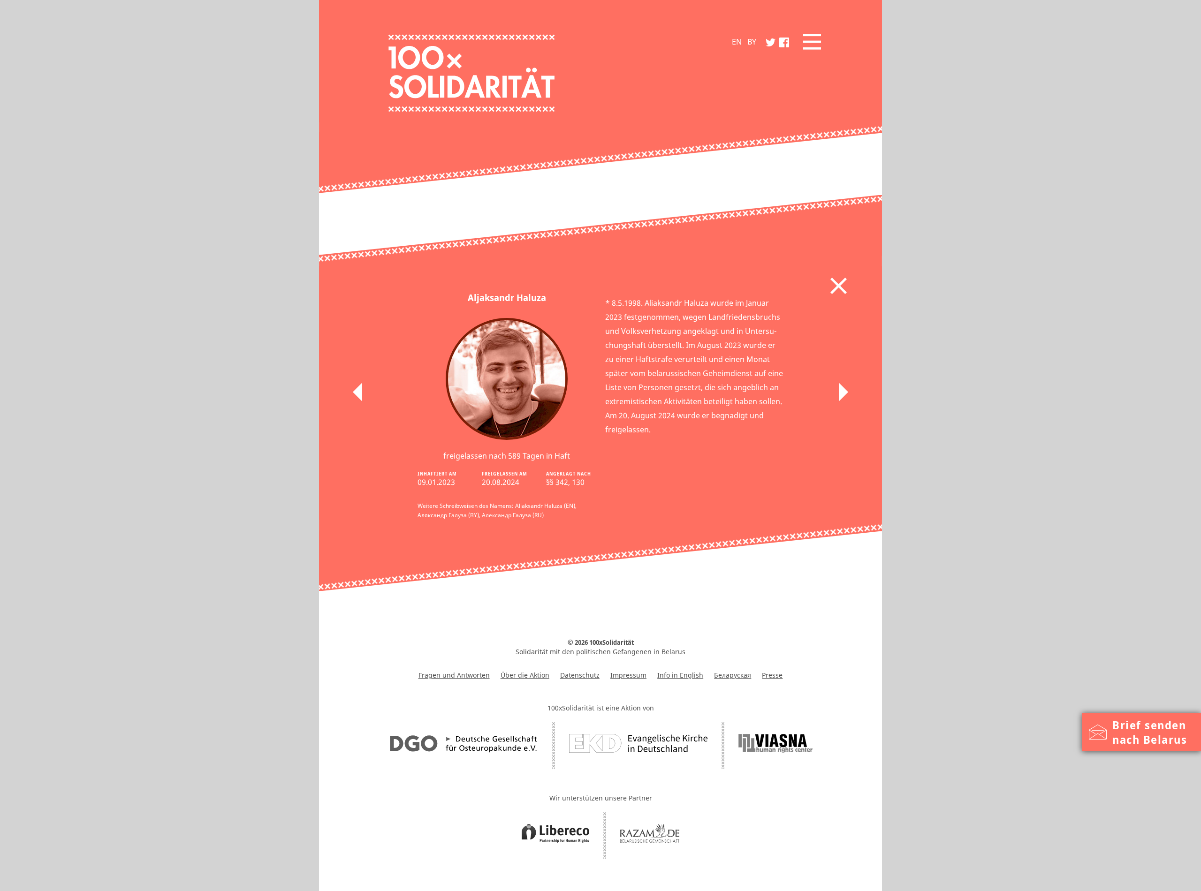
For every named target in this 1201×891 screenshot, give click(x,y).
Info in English (680, 675)
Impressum (628, 675)
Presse (772, 675)
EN (737, 42)
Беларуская (732, 675)
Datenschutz (580, 675)
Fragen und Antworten (454, 675)
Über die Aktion (525, 675)
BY (751, 42)
